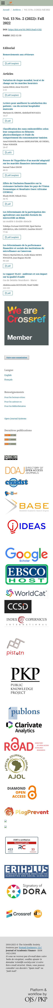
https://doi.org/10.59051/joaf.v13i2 (25, 29)
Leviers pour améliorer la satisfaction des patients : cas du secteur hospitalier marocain (25, 106)
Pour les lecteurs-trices (14, 397)
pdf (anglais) (13, 63)
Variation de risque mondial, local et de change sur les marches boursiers (23, 82)
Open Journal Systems (15, 418)
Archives (17, 9)
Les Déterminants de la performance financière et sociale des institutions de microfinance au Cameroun (23, 248)
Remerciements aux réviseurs (18, 54)
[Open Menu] (3, 3)
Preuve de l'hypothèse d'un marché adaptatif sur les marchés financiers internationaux (26, 162)
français (8, 379)
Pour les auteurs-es (13, 401)
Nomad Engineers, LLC (30, 947)
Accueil (6, 9)
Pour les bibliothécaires (15, 406)
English (8, 375)
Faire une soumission (16, 357)
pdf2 (9, 152)
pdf (9, 120)
